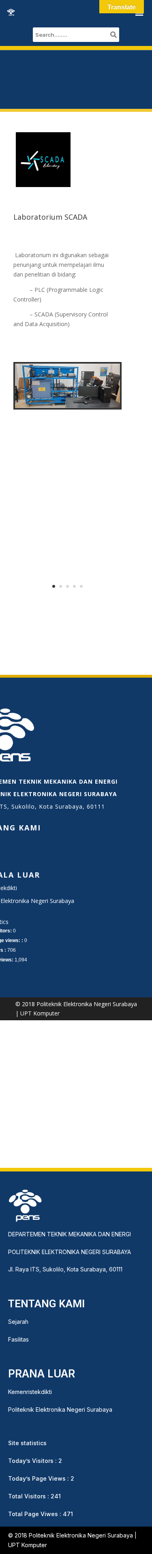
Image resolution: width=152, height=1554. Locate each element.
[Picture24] (67, 406)
